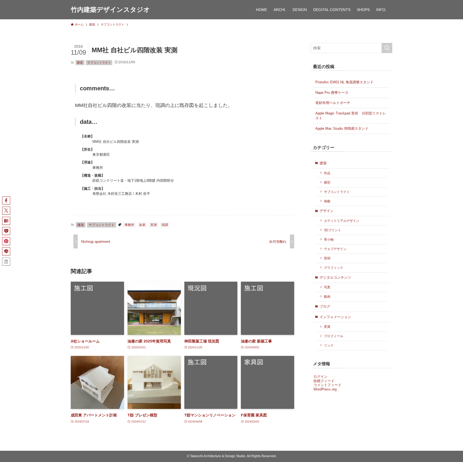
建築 (80, 62)
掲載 (327, 201)
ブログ (325, 306)
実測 (153, 225)
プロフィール (333, 336)
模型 (327, 182)
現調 (165, 225)
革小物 (329, 239)
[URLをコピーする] (6, 262)
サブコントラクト (99, 62)
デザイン (327, 211)
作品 (327, 173)
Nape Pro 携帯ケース (331, 93)
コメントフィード (327, 385)
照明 (327, 258)
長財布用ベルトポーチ (332, 103)
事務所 (129, 225)
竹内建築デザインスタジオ (110, 9)
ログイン (320, 377)
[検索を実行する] (387, 48)
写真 (327, 287)
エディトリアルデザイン (341, 220)
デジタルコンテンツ (335, 277)
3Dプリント (332, 230)
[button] (6, 200)
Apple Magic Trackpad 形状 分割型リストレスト (350, 115)
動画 (327, 296)
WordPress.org (325, 389)
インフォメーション (335, 317)
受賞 (327, 326)
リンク (329, 345)
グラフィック (333, 267)
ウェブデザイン (335, 249)
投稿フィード (323, 381)
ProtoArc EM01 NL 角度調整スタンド (344, 82)
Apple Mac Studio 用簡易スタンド (341, 128)
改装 (142, 225)
